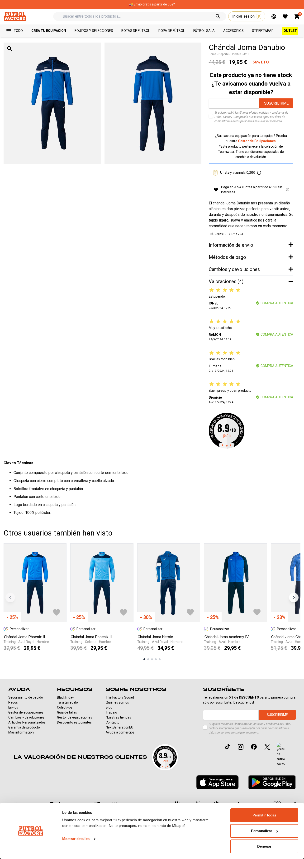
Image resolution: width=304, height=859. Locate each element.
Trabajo (111, 712)
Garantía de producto (24, 727)
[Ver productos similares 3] (152, 659)
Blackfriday (65, 697)
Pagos (13, 702)
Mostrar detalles (76, 839)
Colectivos (64, 707)
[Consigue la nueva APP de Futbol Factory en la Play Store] (272, 782)
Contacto (112, 722)
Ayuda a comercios (120, 732)
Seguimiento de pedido (25, 697)
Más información (21, 732)
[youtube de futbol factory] (281, 755)
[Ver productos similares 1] (144, 659)
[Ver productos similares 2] (148, 659)
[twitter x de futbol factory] (267, 747)
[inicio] (15, 16)
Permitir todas (264, 815)
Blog (109, 707)
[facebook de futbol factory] (254, 747)
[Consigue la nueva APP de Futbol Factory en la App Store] (217, 782)
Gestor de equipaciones (25, 712)
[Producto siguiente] (294, 597)
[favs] (285, 16)
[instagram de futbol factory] (240, 747)
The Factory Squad (120, 697)
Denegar (264, 846)
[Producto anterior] (10, 597)
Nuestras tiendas (118, 717)
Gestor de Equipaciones (257, 141)
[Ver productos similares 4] (156, 659)
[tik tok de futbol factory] (227, 746)
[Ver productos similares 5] (160, 659)
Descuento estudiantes (74, 722)
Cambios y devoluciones (26, 717)
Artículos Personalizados (27, 722)
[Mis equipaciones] (273, 16)
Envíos (13, 707)
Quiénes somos (117, 702)
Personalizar (261, 831)
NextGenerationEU (119, 727)
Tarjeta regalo (67, 702)
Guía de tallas (67, 712)
